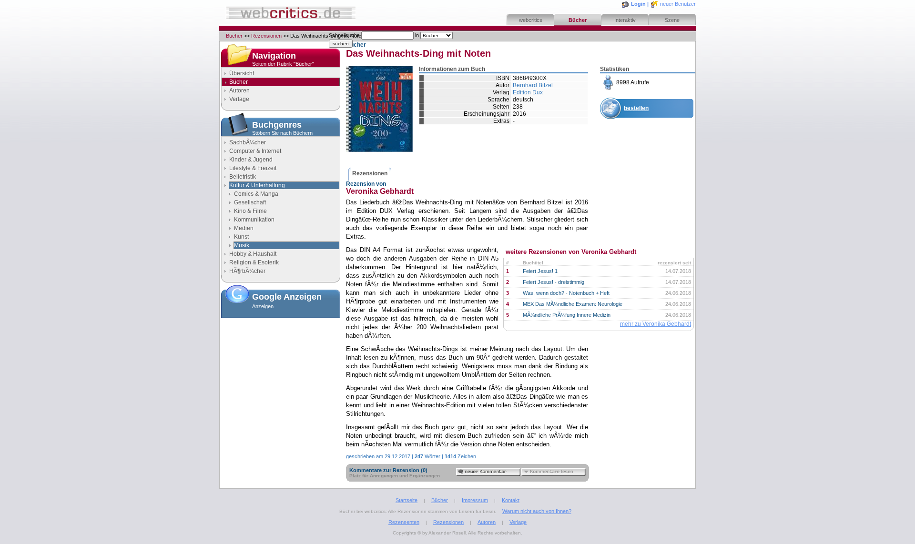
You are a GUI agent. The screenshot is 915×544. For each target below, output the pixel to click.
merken (634, 131)
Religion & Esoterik (254, 262)
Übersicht (241, 73)
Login (638, 4)
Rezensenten (403, 522)
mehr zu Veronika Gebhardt (655, 324)
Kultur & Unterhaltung (257, 185)
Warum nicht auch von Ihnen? (536, 511)
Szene (672, 20)
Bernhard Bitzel (533, 85)
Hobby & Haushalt (252, 254)
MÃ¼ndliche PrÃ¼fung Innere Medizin (566, 315)
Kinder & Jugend (251, 159)
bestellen (636, 108)
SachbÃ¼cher (247, 142)
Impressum (475, 500)
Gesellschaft (250, 202)
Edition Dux (528, 92)
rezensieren (640, 154)
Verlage (239, 99)
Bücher (578, 20)
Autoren (239, 90)
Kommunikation (254, 219)
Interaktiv (625, 20)
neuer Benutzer (678, 4)
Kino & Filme (250, 211)
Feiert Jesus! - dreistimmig (553, 282)
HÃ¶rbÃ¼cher (247, 271)
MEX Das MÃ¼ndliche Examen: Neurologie (572, 304)
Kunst (241, 236)
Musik (241, 245)
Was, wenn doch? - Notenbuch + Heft (566, 293)
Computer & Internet (255, 151)
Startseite (406, 500)
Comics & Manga (256, 194)
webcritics (530, 20)
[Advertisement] (280, 369)
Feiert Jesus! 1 (540, 271)
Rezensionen (266, 36)
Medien (244, 228)
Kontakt (510, 500)
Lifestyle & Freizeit (252, 168)
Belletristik (242, 176)
